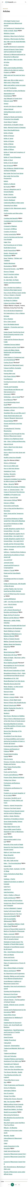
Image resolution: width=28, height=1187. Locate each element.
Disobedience (8, 266)
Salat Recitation (9, 892)
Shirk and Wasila (9, 955)
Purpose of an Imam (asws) (12, 808)
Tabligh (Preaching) (10, 1040)
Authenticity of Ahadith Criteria (13, 125)
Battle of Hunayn (9, 136)
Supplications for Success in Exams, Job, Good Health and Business (13, 1025)
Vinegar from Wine (9, 1096)
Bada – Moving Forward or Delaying (14, 127)
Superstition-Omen (10, 1015)
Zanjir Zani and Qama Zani (12, 1151)
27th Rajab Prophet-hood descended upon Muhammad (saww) (13, 23)
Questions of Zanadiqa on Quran (14, 819)
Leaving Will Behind (10, 599)
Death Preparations (10, 250)
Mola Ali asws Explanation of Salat (14, 670)
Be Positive (7, 186)
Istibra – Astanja (9, 549)
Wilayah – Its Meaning (10, 1128)
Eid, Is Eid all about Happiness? (13, 310)
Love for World (8, 607)
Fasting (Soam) (8, 362)
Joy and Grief (8, 560)
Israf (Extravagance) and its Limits (14, 546)
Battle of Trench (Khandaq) (12, 157)
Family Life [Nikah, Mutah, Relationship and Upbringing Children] (12, 352)
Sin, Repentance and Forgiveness (14, 973)
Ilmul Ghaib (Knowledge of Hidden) (14, 487)
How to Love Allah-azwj (11, 466)
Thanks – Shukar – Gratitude (12, 1066)
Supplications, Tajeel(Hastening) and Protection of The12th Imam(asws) (14, 1032)
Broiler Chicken (9, 194)
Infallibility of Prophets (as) (12, 494)
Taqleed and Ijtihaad (10, 1053)
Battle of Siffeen (9, 149)
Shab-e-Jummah (9, 934)
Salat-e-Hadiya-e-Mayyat (12, 895)
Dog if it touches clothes (11, 274)
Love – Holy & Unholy (10, 604)
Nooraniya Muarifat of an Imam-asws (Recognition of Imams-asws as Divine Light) (14, 726)
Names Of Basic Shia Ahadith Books (15, 702)
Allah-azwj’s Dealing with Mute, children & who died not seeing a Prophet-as (14, 70)
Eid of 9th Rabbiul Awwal (11, 324)
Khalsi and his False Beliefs (12, 573)
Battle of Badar (8, 133)
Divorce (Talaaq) (9, 271)
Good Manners (8, 399)
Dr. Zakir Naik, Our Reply (11, 280)
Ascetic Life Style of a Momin (13, 106)
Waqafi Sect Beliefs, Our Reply (13, 1109)
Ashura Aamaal (8, 109)
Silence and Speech (10, 971)
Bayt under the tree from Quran (13, 173)
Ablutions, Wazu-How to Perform (14, 36)
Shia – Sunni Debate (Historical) (13, 952)
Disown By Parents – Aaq (11, 269)
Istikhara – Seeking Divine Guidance (15, 552)
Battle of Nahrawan (10, 147)
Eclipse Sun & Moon (10, 303)
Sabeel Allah (7, 866)
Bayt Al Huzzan (8, 165)
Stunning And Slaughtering (12, 991)
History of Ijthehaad (10, 463)
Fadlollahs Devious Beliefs (12, 344)
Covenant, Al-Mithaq (10, 229)
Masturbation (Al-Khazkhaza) (13, 628)
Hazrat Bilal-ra (8, 449)
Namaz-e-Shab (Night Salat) (12, 700)
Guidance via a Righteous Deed (13, 439)
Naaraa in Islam (8, 691)
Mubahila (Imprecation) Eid (12, 684)
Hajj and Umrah (8, 444)
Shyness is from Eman (11, 960)
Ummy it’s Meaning (10, 1088)
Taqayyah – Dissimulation (11, 1045)
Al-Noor (6, 65)
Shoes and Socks (9, 957)
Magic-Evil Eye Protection (12, 615)
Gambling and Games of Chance (14, 407)
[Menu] (2, 2)
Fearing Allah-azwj (9, 373)
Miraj (5, 649)
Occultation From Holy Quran (13, 736)
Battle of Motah (8, 144)
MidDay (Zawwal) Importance (13, 641)
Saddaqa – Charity (9, 879)
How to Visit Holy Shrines (11, 468)
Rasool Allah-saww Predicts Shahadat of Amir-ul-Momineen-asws (14, 832)
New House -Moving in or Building (14, 716)
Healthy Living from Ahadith (12, 457)
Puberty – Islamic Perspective (13, 805)
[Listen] (12, 1184)
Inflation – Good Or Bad (11, 497)
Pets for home (8, 759)
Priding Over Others (10, 780)
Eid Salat (6, 316)
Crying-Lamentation (10, 234)
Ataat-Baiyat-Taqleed (10, 122)
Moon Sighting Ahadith (11, 662)
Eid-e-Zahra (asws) (10, 321)
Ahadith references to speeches (14, 46)
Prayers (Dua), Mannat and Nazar (14, 777)
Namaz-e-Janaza (9, 694)
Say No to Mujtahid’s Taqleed (13, 908)
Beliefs (6, 181)
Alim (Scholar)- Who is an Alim (13, 59)
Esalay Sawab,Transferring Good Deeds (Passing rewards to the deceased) (14, 334)
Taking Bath (7, 1043)
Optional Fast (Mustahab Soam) (13, 365)
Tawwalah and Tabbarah (11, 1064)
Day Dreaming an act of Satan (13, 245)
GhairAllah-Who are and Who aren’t (15, 413)
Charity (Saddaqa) (9, 200)
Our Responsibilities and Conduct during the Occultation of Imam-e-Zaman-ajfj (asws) (14, 741)
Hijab (5, 460)
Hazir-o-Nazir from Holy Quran (13, 447)
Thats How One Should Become (13, 1069)
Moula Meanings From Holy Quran (14, 681)
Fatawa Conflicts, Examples (12, 368)
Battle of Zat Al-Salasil (11, 163)
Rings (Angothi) (8, 855)
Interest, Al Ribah (9, 503)
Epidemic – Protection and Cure (13, 327)
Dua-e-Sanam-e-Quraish (11, 298)
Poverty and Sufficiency (11, 775)
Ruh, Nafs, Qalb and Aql (11, 860)
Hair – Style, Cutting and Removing (14, 441)
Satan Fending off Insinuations (13, 900)
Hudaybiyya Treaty (10, 471)
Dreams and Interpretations (12, 282)
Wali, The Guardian (10, 1101)
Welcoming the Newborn (11, 1115)
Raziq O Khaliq (8, 837)
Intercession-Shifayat (10, 500)
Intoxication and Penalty (11, 506)
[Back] (9, 1184)
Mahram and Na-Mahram (11, 618)
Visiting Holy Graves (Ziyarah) (13, 1099)
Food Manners (8, 379)
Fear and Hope (8, 371)
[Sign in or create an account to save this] (18, 1184)
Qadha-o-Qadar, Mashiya (11, 816)
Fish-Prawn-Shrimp (10, 376)
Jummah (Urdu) (8, 562)
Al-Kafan (6, 62)
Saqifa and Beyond (10, 898)
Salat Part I (7, 887)
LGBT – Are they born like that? (13, 601)
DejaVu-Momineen (9, 263)
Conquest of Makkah (10, 226)
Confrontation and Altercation (13, 213)
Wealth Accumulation (10, 1112)
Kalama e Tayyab (9, 570)
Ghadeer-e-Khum (9, 410)
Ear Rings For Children (10, 300)
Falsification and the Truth (12, 347)
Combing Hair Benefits (11, 218)
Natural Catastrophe (10, 705)
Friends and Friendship (11, 387)
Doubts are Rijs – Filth (10, 277)
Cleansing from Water (10, 205)
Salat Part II (7, 889)
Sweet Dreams (8, 1037)
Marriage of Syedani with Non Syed (14, 625)
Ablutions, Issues (9, 33)
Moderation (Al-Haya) (10, 655)
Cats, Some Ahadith (10, 197)
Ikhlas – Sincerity (9, 484)
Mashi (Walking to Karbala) (12, 631)
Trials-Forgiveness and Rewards (14, 1085)
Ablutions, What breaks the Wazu (14, 39)
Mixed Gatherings (9, 652)
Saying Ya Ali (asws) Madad (12, 911)
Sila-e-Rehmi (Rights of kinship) (13, 968)
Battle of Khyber (9, 141)
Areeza (6, 103)
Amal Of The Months (10, 88)
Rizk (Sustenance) (9, 858)
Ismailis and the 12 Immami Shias (14, 544)
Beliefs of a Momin (9, 184)
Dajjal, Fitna (7, 242)
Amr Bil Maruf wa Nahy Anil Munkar (14, 91)
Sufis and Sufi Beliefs (10, 997)
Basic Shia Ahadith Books (11, 130)
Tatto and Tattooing (10, 1056)
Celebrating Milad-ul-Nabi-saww (14, 203)
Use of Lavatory (9, 1093)
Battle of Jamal (8, 138)
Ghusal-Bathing (8, 421)
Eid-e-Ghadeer (8, 319)
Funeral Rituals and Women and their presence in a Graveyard (13, 392)
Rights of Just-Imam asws (12, 852)
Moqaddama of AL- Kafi (11, 678)
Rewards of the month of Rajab (13, 844)
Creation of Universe (10, 231)
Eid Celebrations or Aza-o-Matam (14, 313)
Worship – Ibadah (9, 1135)
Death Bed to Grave (10, 247)
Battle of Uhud (8, 160)
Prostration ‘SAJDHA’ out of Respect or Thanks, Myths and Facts (13, 800)
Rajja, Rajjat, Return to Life (12, 826)
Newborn (6, 713)
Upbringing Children (10, 1090)
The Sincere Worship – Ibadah (13, 1072)
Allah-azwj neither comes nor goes (14, 85)
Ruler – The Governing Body (12, 863)
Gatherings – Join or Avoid (12, 397)
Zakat (5, 1143)
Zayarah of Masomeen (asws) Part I (15, 1154)
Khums (6, 576)
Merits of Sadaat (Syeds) (11, 639)
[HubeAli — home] (14, 2)
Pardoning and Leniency (11, 746)
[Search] (25, 2)
